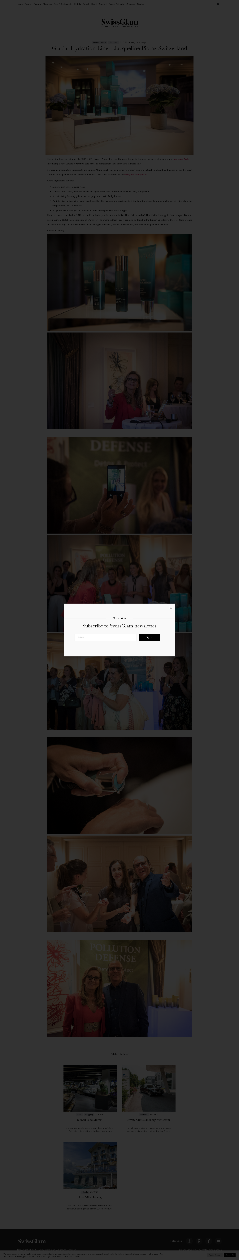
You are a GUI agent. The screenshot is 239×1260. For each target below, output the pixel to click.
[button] (171, 607)
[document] (119, 630)
